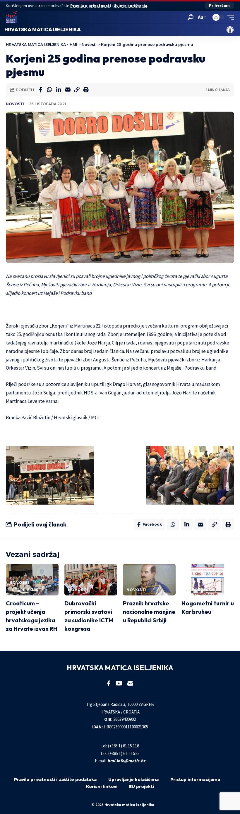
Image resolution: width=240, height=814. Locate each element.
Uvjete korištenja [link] (130, 5)
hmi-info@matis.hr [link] (126, 760)
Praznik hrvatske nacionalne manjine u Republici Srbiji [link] (149, 612)
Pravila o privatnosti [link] (90, 5)
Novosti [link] (15, 104)
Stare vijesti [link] (27, 590)
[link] (230, 30)
